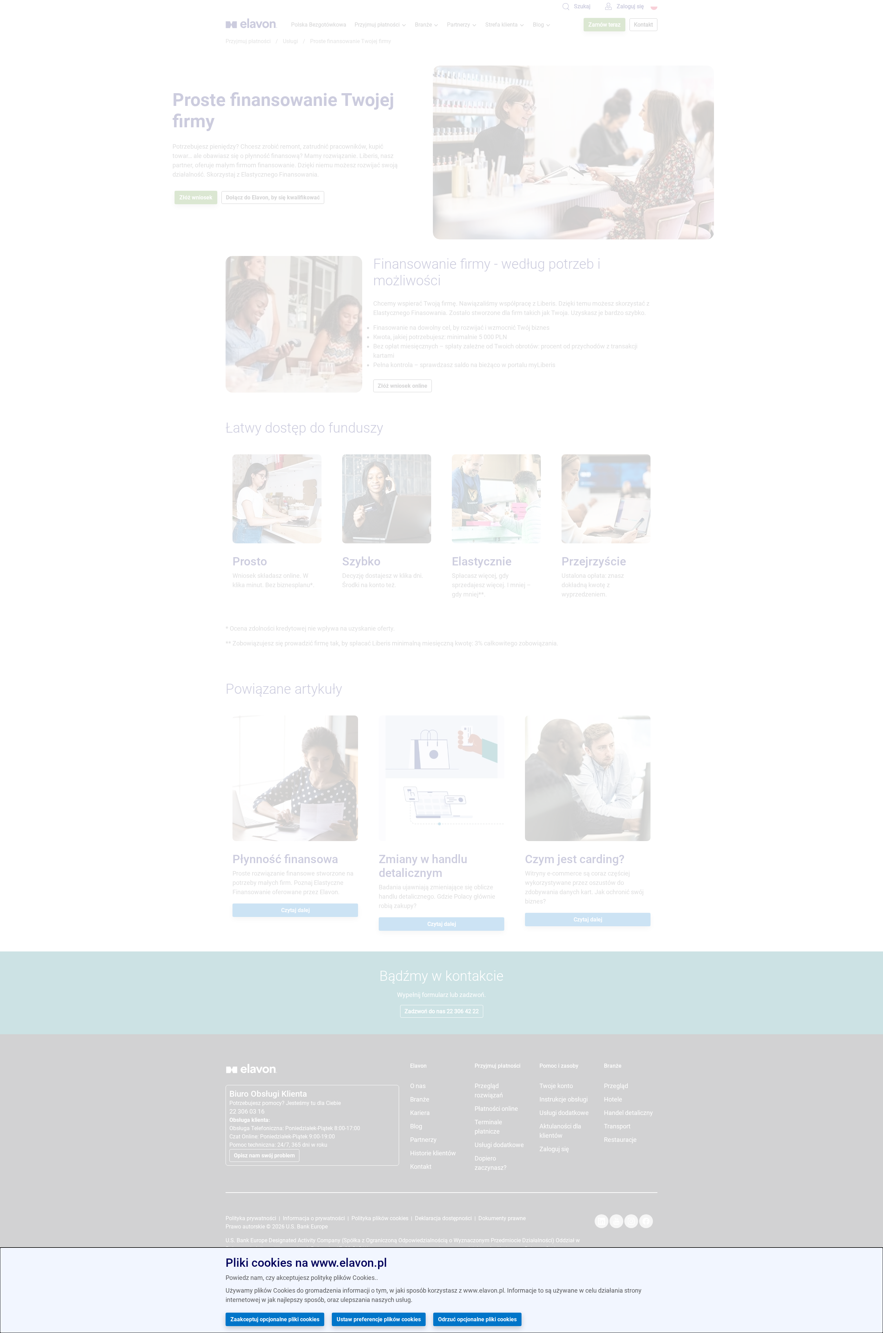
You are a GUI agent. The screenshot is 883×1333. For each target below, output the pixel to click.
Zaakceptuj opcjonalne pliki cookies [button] (274, 1319)
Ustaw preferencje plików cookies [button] (379, 1319)
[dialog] (441, 1290)
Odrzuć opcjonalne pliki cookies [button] (477, 1319)
